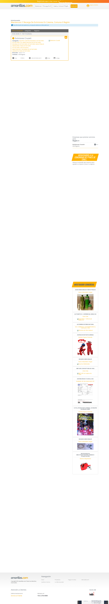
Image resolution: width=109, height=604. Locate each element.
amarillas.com (21, 5)
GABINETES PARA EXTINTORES (21, 51)
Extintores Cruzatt (79, 144)
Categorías (28, 30)
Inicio (42, 579)
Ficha (97, 144)
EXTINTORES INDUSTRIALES (36, 44)
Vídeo (49, 58)
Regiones (36, 30)
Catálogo (57, 58)
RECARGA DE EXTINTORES (19, 44)
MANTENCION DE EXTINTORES (32, 42)
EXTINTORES (40, 40)
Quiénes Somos (45, 582)
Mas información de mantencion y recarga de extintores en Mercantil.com (31, 25)
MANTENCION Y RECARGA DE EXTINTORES (24, 49)
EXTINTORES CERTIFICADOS (20, 47)
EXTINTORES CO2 (17, 42)
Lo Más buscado (59, 582)
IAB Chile (91, 593)
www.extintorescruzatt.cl (36, 58)
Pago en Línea (72, 579)
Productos (57, 579)
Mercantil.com (85, 579)
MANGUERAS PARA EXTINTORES (21, 46)
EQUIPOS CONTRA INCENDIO (27, 40)
